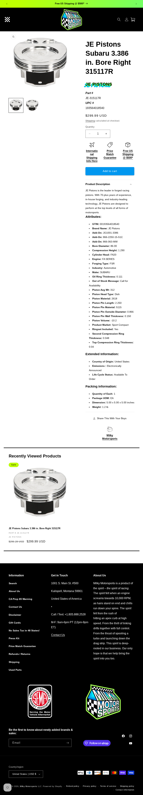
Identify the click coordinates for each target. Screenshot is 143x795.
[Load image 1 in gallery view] (16, 105)
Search (13, 583)
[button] (7, 19)
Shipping (90, 121)
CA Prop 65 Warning (20, 599)
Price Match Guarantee (110, 154)
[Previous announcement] (7, 4)
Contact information (125, 790)
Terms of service (108, 786)
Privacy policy (89, 786)
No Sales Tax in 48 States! (24, 630)
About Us (14, 591)
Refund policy (72, 786)
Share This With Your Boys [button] (111, 418)
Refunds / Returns (19, 654)
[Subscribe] (67, 743)
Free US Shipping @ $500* (127, 154)
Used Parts (15, 669)
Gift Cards (15, 622)
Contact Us (15, 606)
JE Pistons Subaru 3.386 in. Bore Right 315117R (34, 528)
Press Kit (14, 638)
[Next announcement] (136, 4)
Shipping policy (127, 786)
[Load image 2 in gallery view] (32, 105)
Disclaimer (15, 614)
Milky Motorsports (28, 786)
